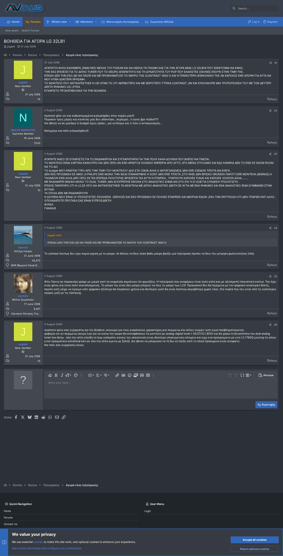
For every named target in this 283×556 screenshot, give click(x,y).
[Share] (270, 63)
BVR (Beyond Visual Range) (27, 265)
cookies (38, 541)
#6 (275, 324)
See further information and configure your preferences (46, 548)
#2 (275, 110)
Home (7, 510)
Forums (8, 517)
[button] (69, 21)
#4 (275, 227)
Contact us (10, 524)
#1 (276, 62)
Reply (273, 99)
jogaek (11, 46)
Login (147, 510)
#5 (275, 276)
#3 (275, 153)
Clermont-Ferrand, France (26, 313)
